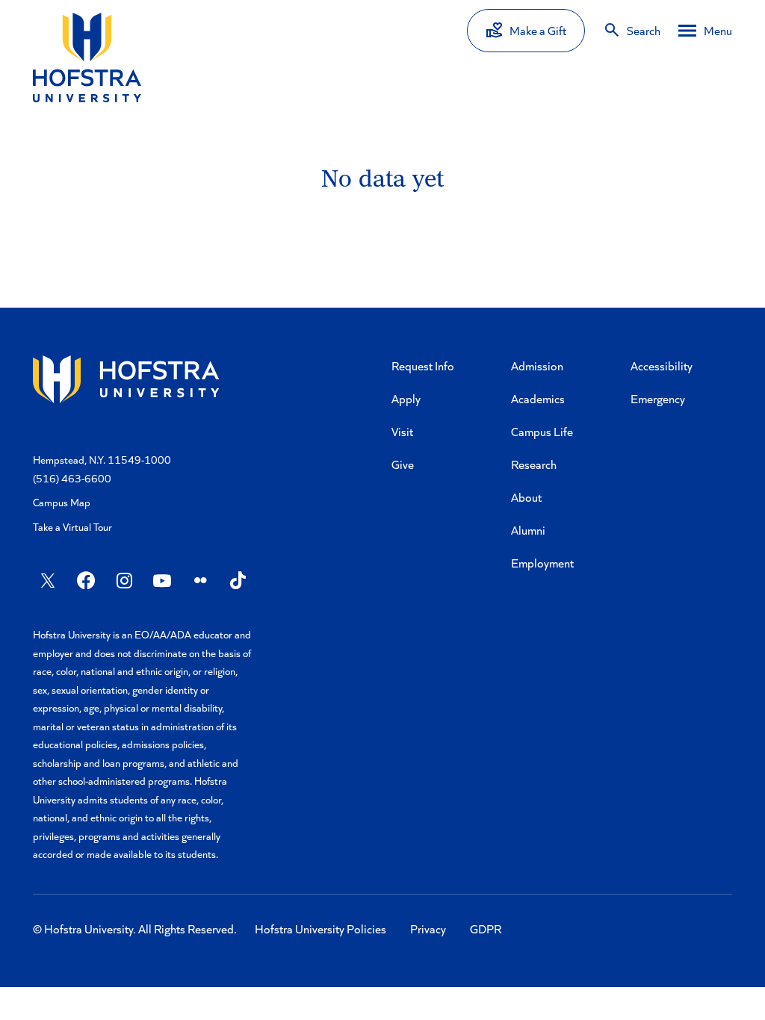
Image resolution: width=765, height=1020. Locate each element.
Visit (402, 431)
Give (402, 464)
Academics (538, 398)
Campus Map (61, 502)
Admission (537, 365)
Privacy (428, 928)
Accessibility (662, 365)
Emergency (658, 398)
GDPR (485, 928)
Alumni (528, 530)
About (526, 497)
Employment (542, 562)
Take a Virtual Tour (72, 527)
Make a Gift (538, 30)
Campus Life (542, 431)
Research (534, 464)
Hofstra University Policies (320, 928)
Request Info (422, 365)
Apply (406, 398)
